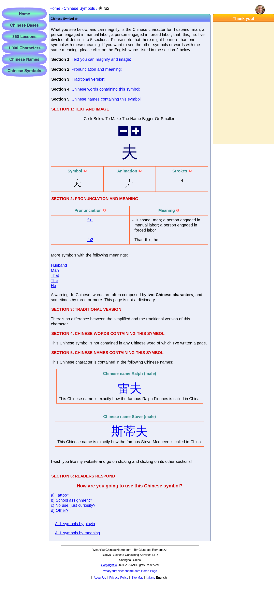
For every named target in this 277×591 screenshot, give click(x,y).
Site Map (137, 577)
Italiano (150, 577)
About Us (100, 577)
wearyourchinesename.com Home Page (130, 571)
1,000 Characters (24, 48)
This (54, 280)
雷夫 (129, 388)
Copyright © (109, 565)
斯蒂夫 (129, 431)
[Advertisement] (243, 83)
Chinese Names (24, 59)
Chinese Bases (24, 25)
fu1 (90, 220)
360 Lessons (24, 36)
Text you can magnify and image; (101, 59)
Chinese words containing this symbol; (106, 89)
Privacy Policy (118, 577)
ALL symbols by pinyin (75, 524)
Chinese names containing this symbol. (107, 99)
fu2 (90, 239)
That (55, 275)
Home (24, 13)
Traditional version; (88, 79)
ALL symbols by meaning (77, 533)
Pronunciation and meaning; (97, 69)
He (53, 285)
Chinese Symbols (24, 70)
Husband (59, 265)
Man (55, 270)
